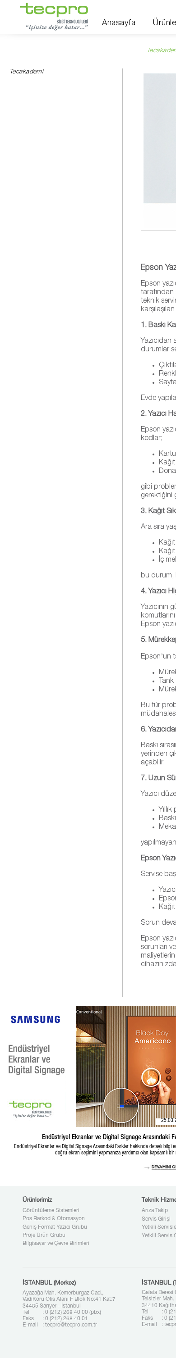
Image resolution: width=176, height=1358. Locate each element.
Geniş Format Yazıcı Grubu (55, 1227)
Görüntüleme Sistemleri (51, 1210)
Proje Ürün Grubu (44, 1235)
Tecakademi (26, 72)
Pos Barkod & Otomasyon (54, 1219)
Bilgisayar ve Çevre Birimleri (56, 1243)
